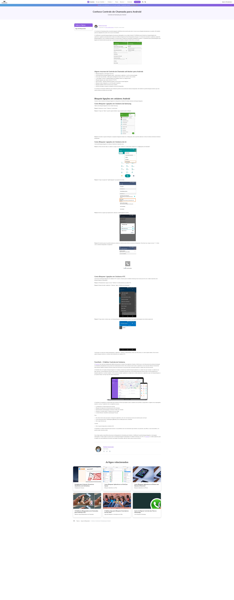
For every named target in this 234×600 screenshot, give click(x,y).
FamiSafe (97, 364)
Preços (116, 1)
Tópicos (78, 521)
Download (130, 1)
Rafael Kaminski (102, 25)
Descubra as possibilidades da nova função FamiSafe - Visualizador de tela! (117, 5)
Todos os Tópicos (80, 25)
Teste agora (137, 1)
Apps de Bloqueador (109, 27)
